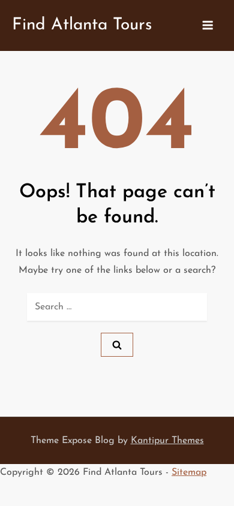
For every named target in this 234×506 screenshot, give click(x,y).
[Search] (117, 345)
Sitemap (189, 472)
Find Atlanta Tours (82, 25)
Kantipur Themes (167, 440)
